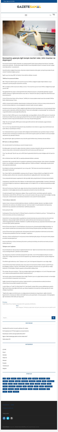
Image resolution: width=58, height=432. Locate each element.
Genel (4, 352)
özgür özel (16, 391)
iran (27, 383)
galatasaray (50, 381)
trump (30, 389)
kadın (49, 383)
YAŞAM (4, 368)
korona (5, 386)
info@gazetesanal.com (8, 408)
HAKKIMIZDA (6, 404)
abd (8, 378)
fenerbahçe (32, 381)
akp (19, 378)
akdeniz (13, 378)
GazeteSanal (6, 426)
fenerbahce (24, 381)
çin (48, 389)
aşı (29, 378)
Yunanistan (42, 389)
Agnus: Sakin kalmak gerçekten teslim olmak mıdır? (15, 336)
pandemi (30, 386)
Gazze (5, 383)
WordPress (24, 426)
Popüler (5, 363)
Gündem (5, 355)
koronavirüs (11, 386)
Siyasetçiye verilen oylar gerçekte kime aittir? (14, 333)
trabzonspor (23, 389)
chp (48, 378)
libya (25, 386)
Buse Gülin (42, 378)
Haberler (5, 357)
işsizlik (43, 383)
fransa (38, 381)
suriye (5, 389)
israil (32, 383)
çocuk (5, 391)
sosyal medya (48, 386)
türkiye (35, 389)
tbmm (17, 389)
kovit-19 (19, 386)
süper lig (11, 389)
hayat (10, 383)
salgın (41, 386)
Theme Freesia (18, 426)
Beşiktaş (35, 378)
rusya (36, 386)
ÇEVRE (4, 349)
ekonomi (11, 381)
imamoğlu (21, 383)
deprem (5, 381)
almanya (24, 378)
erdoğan (17, 381)
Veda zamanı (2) (6, 339)
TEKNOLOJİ (6, 365)
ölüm (10, 391)
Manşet (4, 360)
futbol (44, 381)
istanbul (37, 383)
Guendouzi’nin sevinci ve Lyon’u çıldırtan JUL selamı (15, 328)
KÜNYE (12, 404)
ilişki (15, 383)
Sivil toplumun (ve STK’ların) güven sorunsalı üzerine (16, 331)
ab (4, 378)
